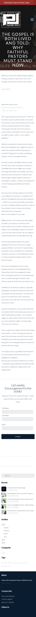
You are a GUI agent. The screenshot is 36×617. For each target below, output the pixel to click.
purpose (19, 563)
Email (3, 424)
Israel (3, 553)
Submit (18, 437)
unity (9, 566)
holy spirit (14, 563)
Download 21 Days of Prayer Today (16, 2)
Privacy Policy (5, 583)
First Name (5, 408)
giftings (9, 563)
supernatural (4, 566)
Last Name (5, 415)
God (2, 563)
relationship (25, 563)
